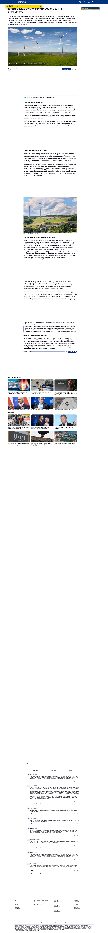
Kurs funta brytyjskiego (18, 908)
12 (78, 859)
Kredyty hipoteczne (57, 906)
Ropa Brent (76, 907)
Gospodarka (64, 2)
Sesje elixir (76, 904)
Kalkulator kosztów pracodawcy (39, 901)
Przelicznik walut (17, 907)
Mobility (51, 2)
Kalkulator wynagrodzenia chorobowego (41, 900)
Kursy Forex (76, 905)
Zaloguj (88, 2)
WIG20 (75, 903)
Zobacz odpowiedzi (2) (36, 873)
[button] (83, 2)
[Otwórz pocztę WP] (80, 2)
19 (78, 781)
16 (78, 845)
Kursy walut (16, 901)
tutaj (38, 930)
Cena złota (76, 900)
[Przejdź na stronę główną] (16, 3)
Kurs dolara (16, 905)
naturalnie (29, 97)
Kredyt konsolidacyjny (58, 901)
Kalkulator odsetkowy (38, 904)
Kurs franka (16, 904)
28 (78, 801)
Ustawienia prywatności (76, 922)
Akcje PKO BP (76, 901)
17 (75, 823)
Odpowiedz (32, 781)
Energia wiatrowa (45, 107)
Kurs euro (16, 903)
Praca (56, 2)
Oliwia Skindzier (14, 69)
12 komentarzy (67, 69)
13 (75, 870)
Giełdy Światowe (77, 908)
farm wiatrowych (51, 153)
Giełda (29, 2)
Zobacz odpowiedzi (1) (36, 803)
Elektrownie (37, 160)
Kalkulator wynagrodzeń (38, 903)
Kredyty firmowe (57, 911)
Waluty (36, 2)
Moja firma (43, 2)
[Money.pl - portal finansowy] (23, 2)
